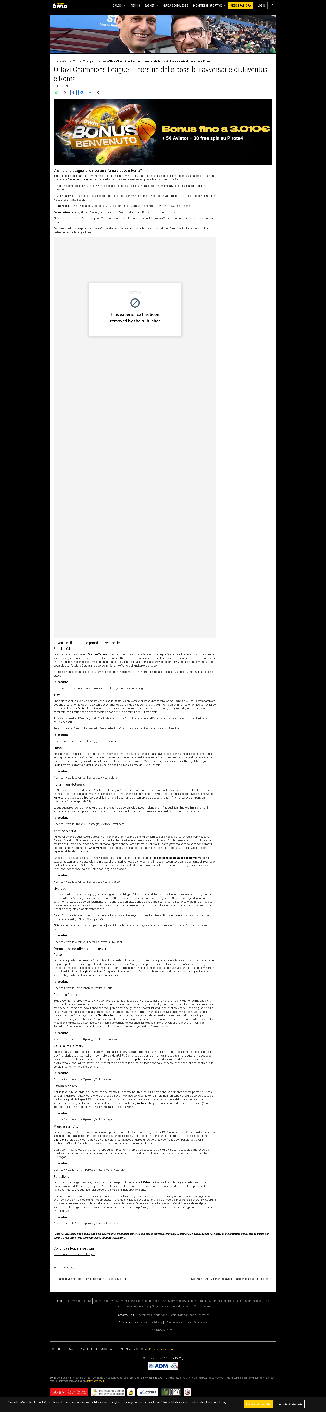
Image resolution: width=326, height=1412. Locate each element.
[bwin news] (61, 5)
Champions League (94, 61)
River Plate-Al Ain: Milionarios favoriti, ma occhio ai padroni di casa (229, 1278)
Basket (150, 5)
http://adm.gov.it (95, 1381)
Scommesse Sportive (207, 5)
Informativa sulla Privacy (147, 1322)
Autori (170, 1330)
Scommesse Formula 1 (131, 1306)
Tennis (135, 5)
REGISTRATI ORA (240, 5)
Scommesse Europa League (226, 1300)
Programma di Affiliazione (151, 1314)
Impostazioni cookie (290, 1404)
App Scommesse (157, 1306)
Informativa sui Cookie (178, 1322)
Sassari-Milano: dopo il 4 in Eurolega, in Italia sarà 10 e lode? (93, 1278)
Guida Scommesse (175, 5)
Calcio (117, 5)
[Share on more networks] (98, 92)
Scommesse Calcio (128, 1300)
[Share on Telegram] (90, 92)
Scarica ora (118, 1237)
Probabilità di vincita (161, 1348)
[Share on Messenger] (81, 92)
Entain (172, 1314)
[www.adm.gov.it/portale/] (163, 1368)
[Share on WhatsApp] (57, 92)
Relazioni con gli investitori (194, 1314)
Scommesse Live (104, 1300)
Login (261, 5)
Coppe (77, 61)
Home (57, 61)
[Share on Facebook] (73, 92)
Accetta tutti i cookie (258, 1404)
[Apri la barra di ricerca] (272, 5)
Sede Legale (200, 1322)
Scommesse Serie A (154, 1300)
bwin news (158, 1330)
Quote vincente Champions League (74, 1254)
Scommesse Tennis (257, 1300)
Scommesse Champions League (187, 1300)
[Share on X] (65, 92)
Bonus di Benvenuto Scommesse (190, 1306)
